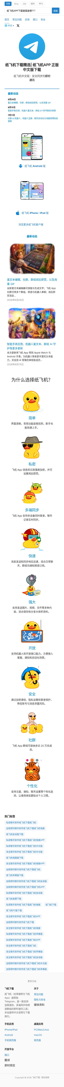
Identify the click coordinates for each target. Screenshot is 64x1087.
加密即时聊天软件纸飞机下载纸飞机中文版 (26, 963)
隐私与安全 (39, 999)
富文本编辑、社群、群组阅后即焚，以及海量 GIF (29, 102)
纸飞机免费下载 (13, 898)
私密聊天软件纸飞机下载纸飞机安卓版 (24, 893)
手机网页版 (10, 1040)
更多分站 (32, 981)
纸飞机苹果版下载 (14, 875)
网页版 (37, 1040)
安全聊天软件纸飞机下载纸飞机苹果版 (24, 951)
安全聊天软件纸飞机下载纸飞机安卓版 (24, 957)
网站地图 (45, 1077)
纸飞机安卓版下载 (14, 834)
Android (9, 1034)
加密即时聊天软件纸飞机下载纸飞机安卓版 (26, 881)
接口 (35, 19)
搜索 (55, 11)
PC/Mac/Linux (41, 1029)
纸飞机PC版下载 (14, 910)
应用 (27, 19)
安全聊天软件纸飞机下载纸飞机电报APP (25, 863)
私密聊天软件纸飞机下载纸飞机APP (23, 939)
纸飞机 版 (34, 166)
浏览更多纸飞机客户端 (31, 224)
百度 (8, 3)
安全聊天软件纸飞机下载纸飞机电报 (23, 928)
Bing (16, 3)
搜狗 (33, 3)
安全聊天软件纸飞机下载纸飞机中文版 (24, 851)
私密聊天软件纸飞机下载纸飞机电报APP (25, 840)
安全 (43, 19)
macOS (38, 1034)
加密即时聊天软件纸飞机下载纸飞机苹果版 (26, 969)
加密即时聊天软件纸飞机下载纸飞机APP (25, 887)
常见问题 (17, 19)
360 (24, 3)
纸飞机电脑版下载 (14, 857)
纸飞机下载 (51, 904)
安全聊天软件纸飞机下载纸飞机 (21, 945)
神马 (41, 3)
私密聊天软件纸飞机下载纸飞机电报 (23, 904)
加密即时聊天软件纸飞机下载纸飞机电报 (25, 828)
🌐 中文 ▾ (9, 25)
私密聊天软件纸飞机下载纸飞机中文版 (24, 846)
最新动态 (13, 93)
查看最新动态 (18, 25)
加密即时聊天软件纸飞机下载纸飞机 (23, 869)
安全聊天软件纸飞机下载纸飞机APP (23, 916)
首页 (7, 19)
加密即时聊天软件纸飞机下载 (20, 922)
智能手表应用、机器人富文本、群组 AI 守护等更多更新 (32, 110)
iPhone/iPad (11, 1029)
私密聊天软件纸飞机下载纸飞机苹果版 (24, 933)
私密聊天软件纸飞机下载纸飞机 (21, 822)
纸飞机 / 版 (35, 212)
